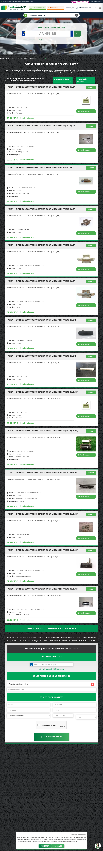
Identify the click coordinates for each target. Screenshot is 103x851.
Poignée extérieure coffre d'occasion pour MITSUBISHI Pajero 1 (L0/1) (42, 87)
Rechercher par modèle (32, 40)
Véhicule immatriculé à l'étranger (51, 669)
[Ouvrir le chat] (97, 846)
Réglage (58, 846)
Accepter (45, 846)
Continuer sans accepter (78, 835)
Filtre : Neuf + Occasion (85, 80)
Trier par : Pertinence (63, 80)
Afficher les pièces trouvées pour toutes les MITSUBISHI (51, 628)
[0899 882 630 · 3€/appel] (80, 2)
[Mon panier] (100, 8)
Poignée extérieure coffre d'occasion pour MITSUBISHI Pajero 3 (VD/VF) (43, 392)
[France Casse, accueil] (13, 8)
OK (77, 33)
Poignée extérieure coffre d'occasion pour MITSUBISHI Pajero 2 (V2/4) (42, 320)
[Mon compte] (95, 8)
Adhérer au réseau (96, 2)
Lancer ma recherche (52, 736)
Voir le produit (85, 111)
